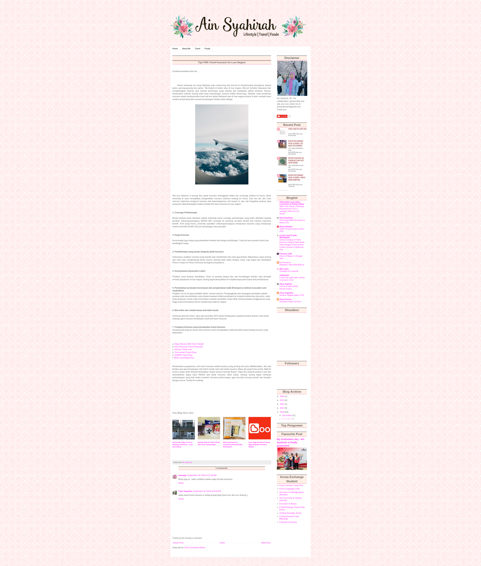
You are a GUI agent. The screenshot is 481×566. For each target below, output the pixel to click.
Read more (299, 134)
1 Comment (291, 186)
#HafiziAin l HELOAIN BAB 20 (291, 265)
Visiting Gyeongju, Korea (290, 513)
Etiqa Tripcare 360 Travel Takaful (189, 344)
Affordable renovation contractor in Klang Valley (291, 203)
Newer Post (178, 543)
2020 (282, 408)
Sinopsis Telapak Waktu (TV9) (291, 295)
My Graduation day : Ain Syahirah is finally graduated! (290, 442)
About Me (186, 49)
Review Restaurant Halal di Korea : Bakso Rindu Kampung (296, 177)
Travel (197, 49)
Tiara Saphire (285, 284)
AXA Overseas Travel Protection (188, 347)
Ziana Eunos (285, 299)
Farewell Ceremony (288, 522)
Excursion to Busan (288, 504)
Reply (181, 483)
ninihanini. (284, 275)
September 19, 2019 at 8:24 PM (207, 491)
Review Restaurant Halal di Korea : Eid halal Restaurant (295, 143)
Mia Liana (283, 269)
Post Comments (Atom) (195, 547)
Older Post (265, 543)
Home (175, 49)
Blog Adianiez (286, 226)
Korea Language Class (289, 489)
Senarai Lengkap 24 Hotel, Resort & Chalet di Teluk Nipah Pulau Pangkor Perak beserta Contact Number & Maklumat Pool (291, 245)
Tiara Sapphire (185, 491)
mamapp (182, 475)
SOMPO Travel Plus (183, 355)
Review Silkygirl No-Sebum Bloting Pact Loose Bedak (296, 160)
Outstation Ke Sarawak (288, 271)
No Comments (292, 135)
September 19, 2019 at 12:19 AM (201, 475)
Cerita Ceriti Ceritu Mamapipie (288, 236)
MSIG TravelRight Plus (184, 358)
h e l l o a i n (284, 262)
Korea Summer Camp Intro (291, 485)
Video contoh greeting (297, 128)
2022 (282, 404)
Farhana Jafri (285, 254)
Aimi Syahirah (286, 218)
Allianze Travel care (183, 349)
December (287, 415)
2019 (282, 412)
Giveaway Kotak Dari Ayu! (290, 301)
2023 (282, 400)
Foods (207, 49)
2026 (282, 396)
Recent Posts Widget (282, 190)
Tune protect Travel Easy (185, 352)
